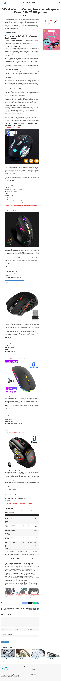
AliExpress (3, 655)
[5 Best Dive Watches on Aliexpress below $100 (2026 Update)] (53, 653)
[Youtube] (50, 22)
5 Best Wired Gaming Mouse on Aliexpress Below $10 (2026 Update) (9, 595)
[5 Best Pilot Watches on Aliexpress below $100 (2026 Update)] (23, 653)
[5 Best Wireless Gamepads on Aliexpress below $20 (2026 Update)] (33, 591)
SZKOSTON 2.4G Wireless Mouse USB (15, 285)
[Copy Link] (2, 29)
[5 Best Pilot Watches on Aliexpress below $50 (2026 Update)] (38, 653)
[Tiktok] (56, 22)
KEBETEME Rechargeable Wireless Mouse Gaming (18, 127)
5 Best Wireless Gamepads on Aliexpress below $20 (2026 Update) (33, 595)
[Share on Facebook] (2, 23)
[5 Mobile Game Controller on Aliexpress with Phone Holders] (21, 591)
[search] (59, 2)
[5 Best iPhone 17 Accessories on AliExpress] (8, 653)
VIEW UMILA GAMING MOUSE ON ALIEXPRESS (14, 280)
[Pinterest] (45, 22)
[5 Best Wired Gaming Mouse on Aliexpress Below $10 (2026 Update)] (10, 591)
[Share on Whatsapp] (2, 27)
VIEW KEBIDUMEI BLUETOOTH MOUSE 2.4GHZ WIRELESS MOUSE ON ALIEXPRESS (22, 428)
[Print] (2, 32)
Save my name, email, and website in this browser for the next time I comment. (13, 632)
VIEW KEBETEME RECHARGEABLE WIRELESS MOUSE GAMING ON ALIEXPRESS (21, 205)
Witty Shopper (25, 15)
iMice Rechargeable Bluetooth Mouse (15, 432)
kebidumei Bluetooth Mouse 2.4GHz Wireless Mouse (18, 358)
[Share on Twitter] (2, 25)
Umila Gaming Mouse (11, 210)
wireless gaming (8, 553)
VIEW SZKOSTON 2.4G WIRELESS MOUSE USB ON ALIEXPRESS (18, 354)
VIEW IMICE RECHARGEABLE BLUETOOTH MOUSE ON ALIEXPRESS (18, 503)
